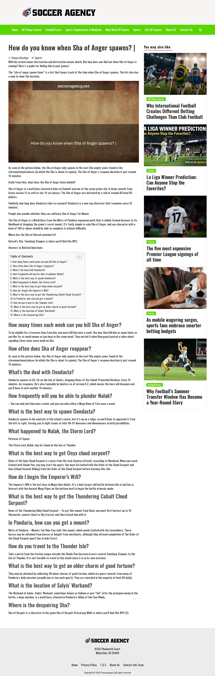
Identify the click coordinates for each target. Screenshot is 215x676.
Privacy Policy (89, 665)
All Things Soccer (32, 30)
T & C (103, 665)
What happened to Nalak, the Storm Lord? (34, 282)
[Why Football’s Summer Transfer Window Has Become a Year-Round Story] (175, 359)
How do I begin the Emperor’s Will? (31, 290)
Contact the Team (133, 665)
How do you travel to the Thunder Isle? (33, 302)
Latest (151, 170)
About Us (171, 30)
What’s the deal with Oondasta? (29, 270)
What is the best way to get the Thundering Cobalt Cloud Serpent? (47, 294)
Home (15, 30)
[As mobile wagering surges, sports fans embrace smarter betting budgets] (175, 288)
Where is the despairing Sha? (29, 315)
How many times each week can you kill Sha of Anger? (39, 261)
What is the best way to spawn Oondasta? (34, 278)
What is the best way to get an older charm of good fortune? (45, 306)
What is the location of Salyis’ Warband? (34, 311)
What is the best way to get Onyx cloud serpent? (38, 286)
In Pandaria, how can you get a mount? (33, 298)
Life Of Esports (153, 30)
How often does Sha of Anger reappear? (33, 266)
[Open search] (200, 29)
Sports (137, 30)
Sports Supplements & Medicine (84, 30)
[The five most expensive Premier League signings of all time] (175, 217)
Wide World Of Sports (117, 30)
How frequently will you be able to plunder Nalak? (38, 274)
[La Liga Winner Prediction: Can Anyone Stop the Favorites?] (175, 145)
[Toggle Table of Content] (77, 257)
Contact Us (186, 30)
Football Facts (54, 30)
